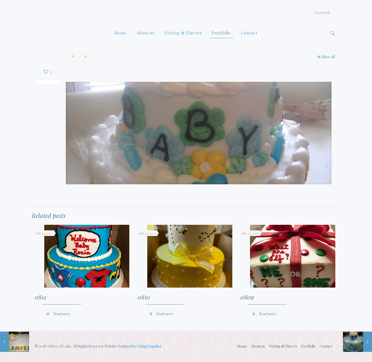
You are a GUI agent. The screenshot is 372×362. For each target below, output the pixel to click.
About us (258, 346)
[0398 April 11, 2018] (14, 342)
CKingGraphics (149, 346)
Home (242, 346)
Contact (326, 346)
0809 (247, 297)
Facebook (322, 12)
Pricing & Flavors (283, 346)
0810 (144, 297)
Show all (328, 56)
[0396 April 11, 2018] (357, 342)
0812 (41, 297)
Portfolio (308, 346)
